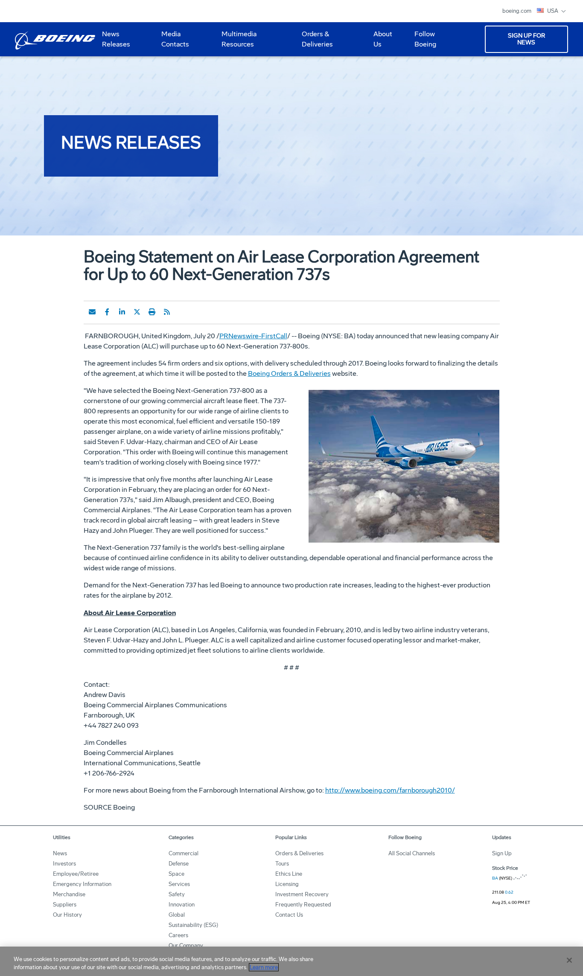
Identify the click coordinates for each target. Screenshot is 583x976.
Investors (64, 863)
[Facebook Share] (107, 311)
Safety (177, 894)
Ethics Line (288, 874)
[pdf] (181, 311)
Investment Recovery (302, 894)
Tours (282, 863)
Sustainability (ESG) (193, 925)
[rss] (166, 311)
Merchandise (69, 894)
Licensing (287, 884)
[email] (92, 311)
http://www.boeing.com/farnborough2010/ (390, 790)
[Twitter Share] (137, 311)
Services (179, 884)
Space (176, 874)
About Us (379, 42)
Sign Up (502, 853)
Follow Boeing (425, 39)
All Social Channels (411, 853)
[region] (291, 961)
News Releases (116, 39)
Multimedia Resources (236, 42)
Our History (67, 915)
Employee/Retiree (76, 874)
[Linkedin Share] (122, 311)
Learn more (264, 967)
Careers (178, 935)
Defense (179, 863)
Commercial (183, 853)
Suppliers (64, 904)
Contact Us (289, 915)
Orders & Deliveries (314, 42)
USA (553, 11)
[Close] (569, 960)
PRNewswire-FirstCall (253, 336)
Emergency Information (82, 884)
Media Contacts (175, 39)
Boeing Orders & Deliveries (289, 373)
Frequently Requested (303, 904)
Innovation (182, 904)
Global (177, 915)
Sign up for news (526, 39)
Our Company (186, 945)
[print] (152, 311)
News (60, 853)
